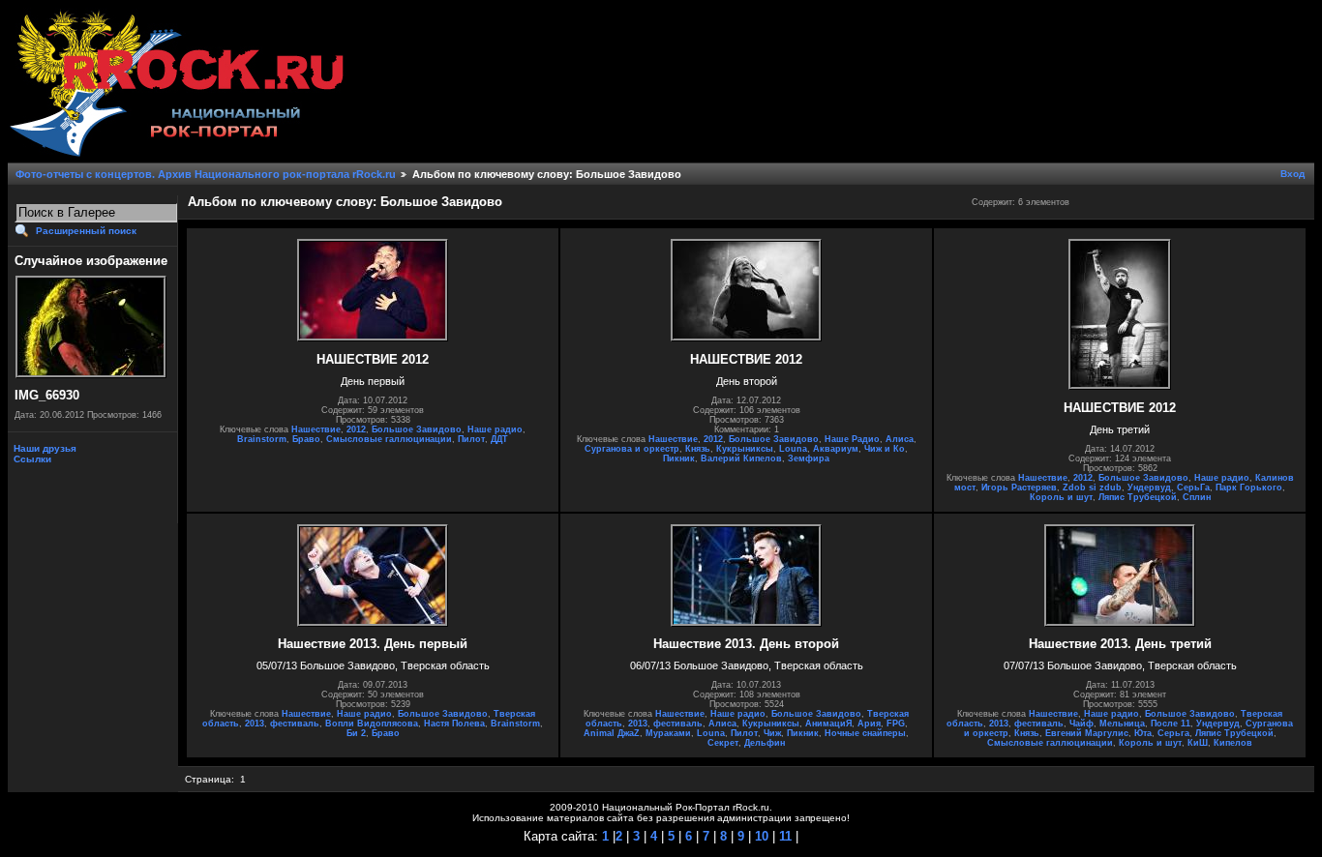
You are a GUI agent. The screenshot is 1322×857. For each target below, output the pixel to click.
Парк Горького (1249, 487)
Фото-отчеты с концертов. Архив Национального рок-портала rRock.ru (205, 174)
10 (759, 836)
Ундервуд (1149, 487)
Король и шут (1061, 497)
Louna (793, 449)
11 (783, 836)
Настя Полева (454, 723)
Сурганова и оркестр (632, 449)
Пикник (679, 458)
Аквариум (835, 449)
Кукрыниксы (744, 449)
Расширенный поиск (86, 230)
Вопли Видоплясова (371, 723)
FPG (895, 723)
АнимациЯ (828, 723)
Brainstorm (261, 439)
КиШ (1197, 743)
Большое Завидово (417, 429)
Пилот (471, 439)
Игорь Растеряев (1019, 487)
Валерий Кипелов (741, 458)
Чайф (1081, 723)
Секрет (722, 743)
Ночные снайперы (865, 733)
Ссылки (31, 459)
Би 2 (356, 733)
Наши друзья (43, 448)
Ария (869, 723)
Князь (697, 449)
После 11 (1170, 723)
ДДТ (499, 439)
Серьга (1173, 733)
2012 (356, 429)
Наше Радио (852, 439)
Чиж (772, 733)
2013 (254, 723)
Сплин (1197, 497)
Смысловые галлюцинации (389, 439)
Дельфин (764, 743)
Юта (1143, 733)
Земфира (808, 458)
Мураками (668, 733)
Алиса (900, 439)
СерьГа (1193, 487)
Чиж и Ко (884, 449)
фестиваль (294, 723)
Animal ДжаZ (612, 733)
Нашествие (316, 429)
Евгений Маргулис (1086, 733)
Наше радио (495, 429)
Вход (1292, 173)
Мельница (1122, 723)
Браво (306, 439)
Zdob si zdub (1092, 487)
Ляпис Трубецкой (1137, 497)
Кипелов (1233, 743)
